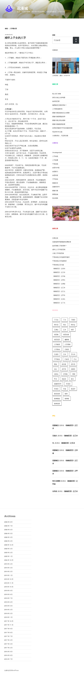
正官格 (65, 374)
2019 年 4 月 (8, 564)
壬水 (64, 354)
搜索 (53, 35)
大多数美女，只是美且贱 (60, 135)
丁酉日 (73, 320)
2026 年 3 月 (8, 537)
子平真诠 (55, 179)
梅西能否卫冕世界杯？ (59, 105)
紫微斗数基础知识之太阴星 (61, 113)
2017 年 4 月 (8, 640)
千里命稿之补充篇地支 (59, 261)
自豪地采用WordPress (11, 670)
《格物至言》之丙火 (58, 280)
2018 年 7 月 (8, 598)
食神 (66, 394)
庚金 (55, 364)
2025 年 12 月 (8, 545)
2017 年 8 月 (8, 632)
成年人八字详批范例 (58, 249)
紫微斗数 (55, 190)
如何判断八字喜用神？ (59, 246)
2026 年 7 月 (8, 526)
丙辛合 (73, 325)
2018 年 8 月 (8, 594)
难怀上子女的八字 (15, 37)
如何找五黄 (56, 101)
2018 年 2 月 (8, 613)
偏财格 (67, 339)
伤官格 (56, 334)
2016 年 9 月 (8, 651)
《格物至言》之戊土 (58, 299)
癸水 (72, 379)
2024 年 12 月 (8, 560)
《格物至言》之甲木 (58, 295)
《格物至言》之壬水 (58, 272)
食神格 (67, 399)
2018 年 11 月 (8, 583)
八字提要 (55, 160)
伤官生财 (66, 334)
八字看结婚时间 (57, 109)
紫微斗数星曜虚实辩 (58, 116)
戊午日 (73, 364)
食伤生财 (57, 394)
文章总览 (55, 238)
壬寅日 (67, 349)
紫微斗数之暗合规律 (58, 120)
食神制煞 (57, 399)
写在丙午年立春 (57, 132)
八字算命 (57, 349)
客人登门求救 (56, 94)
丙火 (64, 325)
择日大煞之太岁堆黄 (58, 97)
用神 (73, 374)
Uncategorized (57, 152)
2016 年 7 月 (8, 659)
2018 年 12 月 (8, 579)
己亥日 (67, 359)
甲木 (55, 379)
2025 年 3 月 (8, 549)
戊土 (55, 369)
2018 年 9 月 (8, 590)
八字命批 (55, 156)
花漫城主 (55, 50)
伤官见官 (57, 339)
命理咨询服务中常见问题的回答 (62, 128)
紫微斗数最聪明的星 (58, 124)
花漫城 (22, 8)
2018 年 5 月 (8, 606)
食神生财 (57, 403)
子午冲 (73, 354)
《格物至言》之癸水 (58, 268)
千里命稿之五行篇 (58, 265)
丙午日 (56, 325)
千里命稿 (55, 164)
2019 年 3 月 (8, 568)
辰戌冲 (73, 389)
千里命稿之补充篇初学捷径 (61, 257)
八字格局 (57, 344)
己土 (75, 359)
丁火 (64, 320)
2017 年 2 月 (8, 648)
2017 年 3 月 (8, 644)
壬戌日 (56, 354)
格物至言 (55, 183)
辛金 (64, 389)
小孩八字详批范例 (58, 253)
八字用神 (67, 344)
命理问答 (55, 175)
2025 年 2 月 (8, 552)
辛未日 (56, 389)
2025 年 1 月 (8, 556)
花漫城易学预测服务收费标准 (61, 242)
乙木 (64, 330)
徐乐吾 (64, 364)
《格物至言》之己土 (58, 291)
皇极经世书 (56, 187)
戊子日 (64, 369)
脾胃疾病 (55, 194)
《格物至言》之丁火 (58, 303)
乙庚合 (56, 330)
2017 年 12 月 (8, 621)
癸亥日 (64, 379)
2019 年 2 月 (8, 571)
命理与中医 (56, 168)
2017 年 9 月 (8, 629)
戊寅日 (73, 369)
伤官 (72, 330)
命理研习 (55, 171)
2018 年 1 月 (8, 617)
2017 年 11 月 (8, 625)
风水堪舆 (55, 198)
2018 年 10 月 (8, 587)
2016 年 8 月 (8, 655)
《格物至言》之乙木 (58, 287)
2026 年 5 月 (8, 533)
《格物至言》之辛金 (58, 276)
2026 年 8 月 (8, 522)
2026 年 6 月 (8, 530)
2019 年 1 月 (8, 575)
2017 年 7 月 (8, 636)
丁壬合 (56, 320)
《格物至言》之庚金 (58, 284)
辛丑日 (68, 384)
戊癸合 (56, 374)
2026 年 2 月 (8, 541)
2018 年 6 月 (8, 602)
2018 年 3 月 (8, 609)
